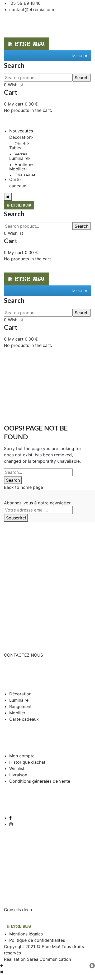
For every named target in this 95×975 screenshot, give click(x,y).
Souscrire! (16, 517)
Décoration (20, 137)
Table (14, 147)
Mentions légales (26, 933)
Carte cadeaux (24, 719)
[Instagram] (11, 824)
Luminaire (18, 158)
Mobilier (17, 168)
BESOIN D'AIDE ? (21, 636)
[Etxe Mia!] (26, 43)
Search (81, 77)
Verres (21, 154)
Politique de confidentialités (37, 940)
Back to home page (23, 487)
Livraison (18, 774)
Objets (21, 143)
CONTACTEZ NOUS (23, 655)
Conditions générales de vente (39, 781)
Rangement (20, 706)
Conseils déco (18, 909)
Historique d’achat (27, 762)
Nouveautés (21, 130)
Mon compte (22, 755)
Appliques (24, 164)
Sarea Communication (49, 959)
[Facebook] (10, 817)
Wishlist (17, 768)
